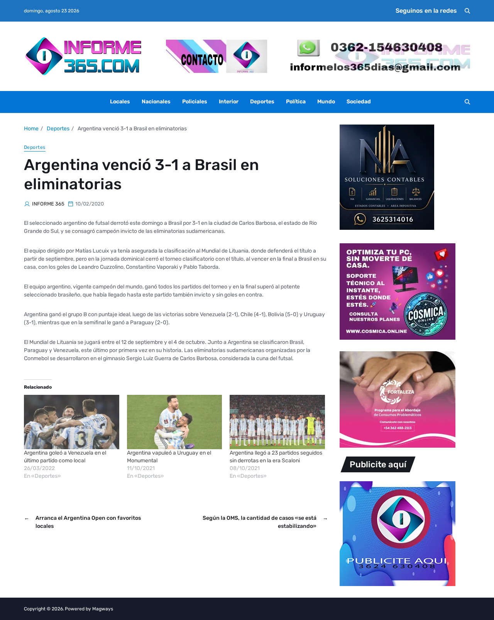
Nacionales (156, 101)
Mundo (326, 101)
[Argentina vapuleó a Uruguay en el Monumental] (174, 422)
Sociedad (359, 101)
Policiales (194, 101)
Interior (229, 101)
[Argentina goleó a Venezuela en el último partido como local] (71, 422)
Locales (120, 101)
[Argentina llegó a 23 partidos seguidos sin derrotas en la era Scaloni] (277, 422)
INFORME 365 (48, 204)
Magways (102, 609)
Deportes (262, 101)
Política (296, 101)
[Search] (467, 10)
